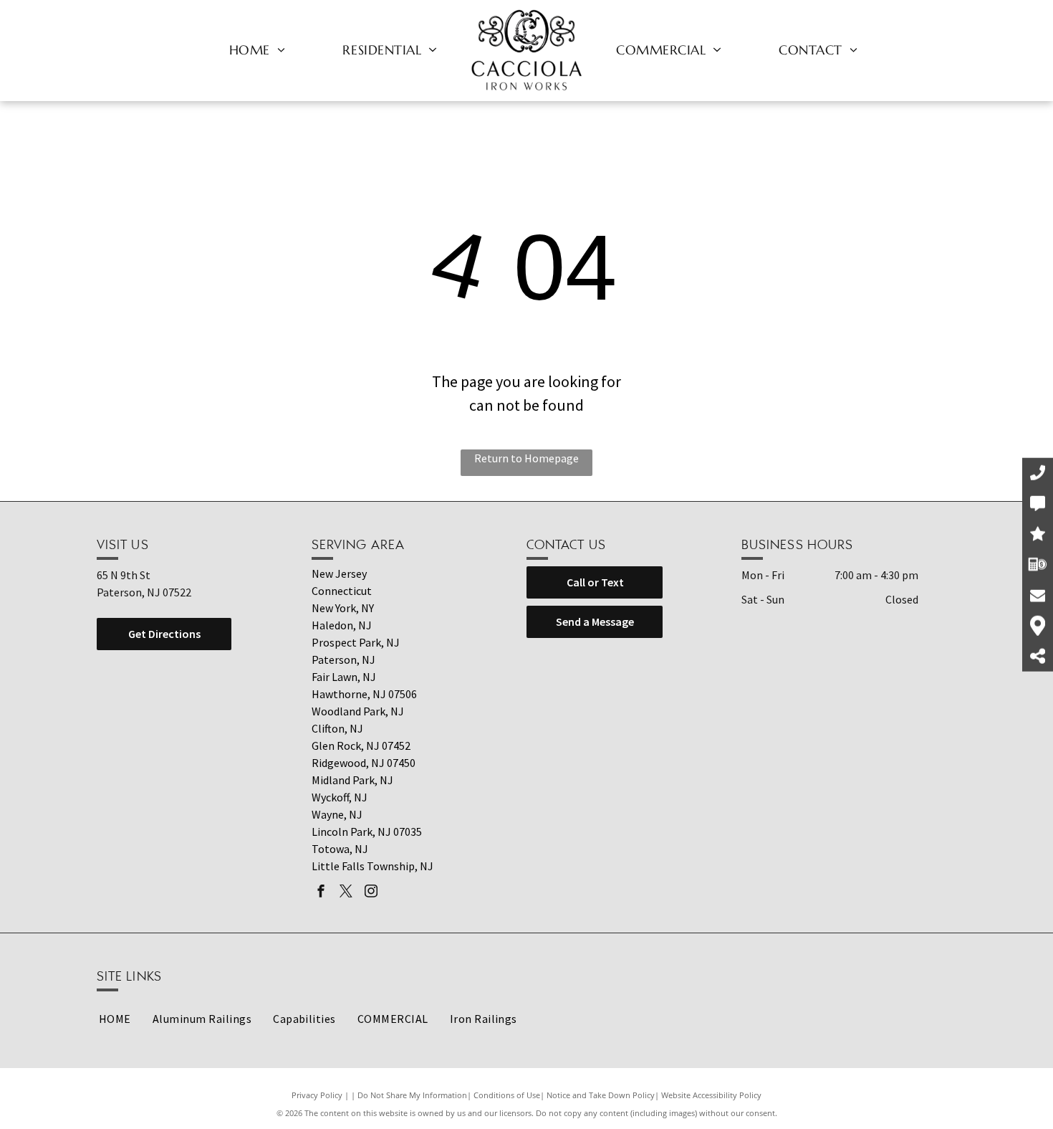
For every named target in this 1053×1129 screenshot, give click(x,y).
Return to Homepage (526, 458)
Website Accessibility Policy (711, 1095)
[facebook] (321, 893)
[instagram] (371, 893)
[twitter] (346, 893)
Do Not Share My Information (412, 1095)
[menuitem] (257, 49)
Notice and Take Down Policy (601, 1095)
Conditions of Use (506, 1095)
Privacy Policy (317, 1095)
